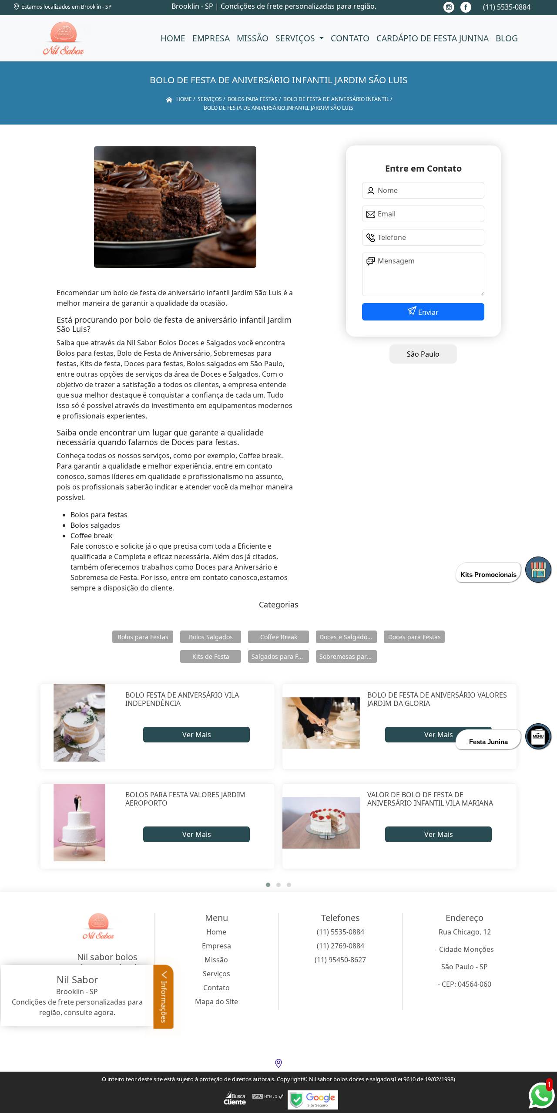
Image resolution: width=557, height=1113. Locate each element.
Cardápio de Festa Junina (432, 38)
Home (173, 38)
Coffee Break (278, 637)
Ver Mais (196, 734)
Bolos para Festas (142, 637)
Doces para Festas (414, 637)
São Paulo (423, 354)
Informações (164, 1001)
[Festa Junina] (538, 736)
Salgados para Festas (280, 656)
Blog (507, 38)
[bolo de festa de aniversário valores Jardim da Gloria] (321, 723)
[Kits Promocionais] (538, 569)
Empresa (211, 38)
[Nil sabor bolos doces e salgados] (64, 38)
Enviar (427, 312)
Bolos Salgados (211, 637)
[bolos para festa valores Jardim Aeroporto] (79, 823)
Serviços (296, 38)
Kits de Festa (210, 656)
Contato (350, 38)
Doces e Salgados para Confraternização (348, 637)
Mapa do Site (216, 1001)
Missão (252, 38)
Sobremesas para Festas (348, 656)
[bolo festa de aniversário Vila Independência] (79, 723)
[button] (268, 884)
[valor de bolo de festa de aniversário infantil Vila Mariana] (321, 823)
